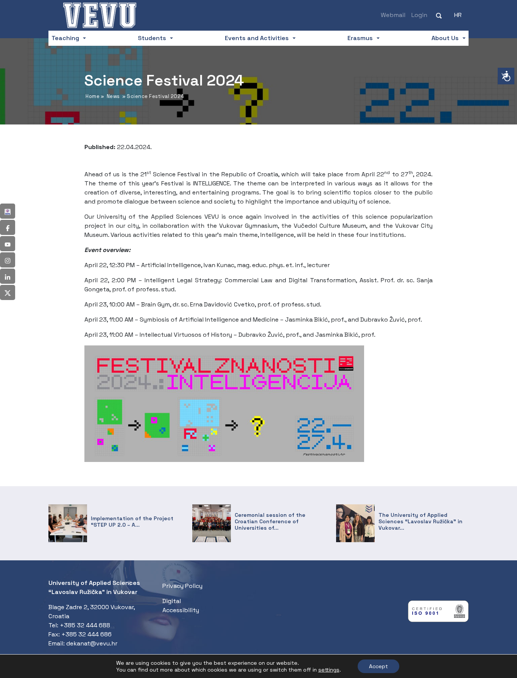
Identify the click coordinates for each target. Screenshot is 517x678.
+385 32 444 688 (85, 625)
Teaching (65, 38)
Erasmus (360, 38)
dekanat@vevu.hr (91, 643)
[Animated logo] (99, 15)
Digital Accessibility (180, 605)
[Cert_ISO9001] (438, 613)
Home (93, 96)
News (113, 96)
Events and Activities (257, 38)
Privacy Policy (182, 586)
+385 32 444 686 (86, 634)
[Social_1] (7, 211)
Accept (378, 666)
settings (328, 669)
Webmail (393, 15)
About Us (445, 38)
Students (152, 38)
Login (419, 15)
